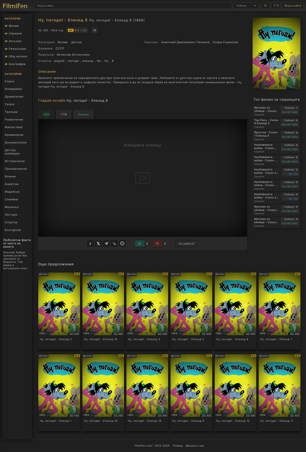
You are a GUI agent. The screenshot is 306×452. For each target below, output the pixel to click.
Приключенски (16, 168)
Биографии (15, 64)
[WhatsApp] (122, 243)
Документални (16, 142)
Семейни (11, 199)
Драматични (14, 96)
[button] (265, 5)
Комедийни (13, 89)
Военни (10, 176)
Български (13, 230)
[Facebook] (90, 243)
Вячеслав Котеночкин (73, 54)
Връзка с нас (195, 445)
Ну (106, 60)
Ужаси (10, 104)
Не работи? (187, 243)
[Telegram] (106, 243)
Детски (76, 42)
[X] (98, 243)
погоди (73, 60)
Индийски (12, 191)
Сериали (13, 33)
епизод (87, 60)
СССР (60, 48)
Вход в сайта (293, 5)
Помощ (178, 445)
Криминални (14, 134)
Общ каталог (16, 56)
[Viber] (114, 243)
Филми (12, 25)
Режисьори (15, 48)
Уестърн (11, 214)
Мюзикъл (12, 207)
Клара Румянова (225, 42)
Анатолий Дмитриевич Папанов (185, 42)
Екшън (9, 81)
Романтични (14, 119)
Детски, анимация (12, 151)
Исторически (15, 161)
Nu (99, 60)
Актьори (13, 41)
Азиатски (12, 184)
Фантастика (13, 127)
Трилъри (11, 112)
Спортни (11, 222)
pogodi (59, 60)
